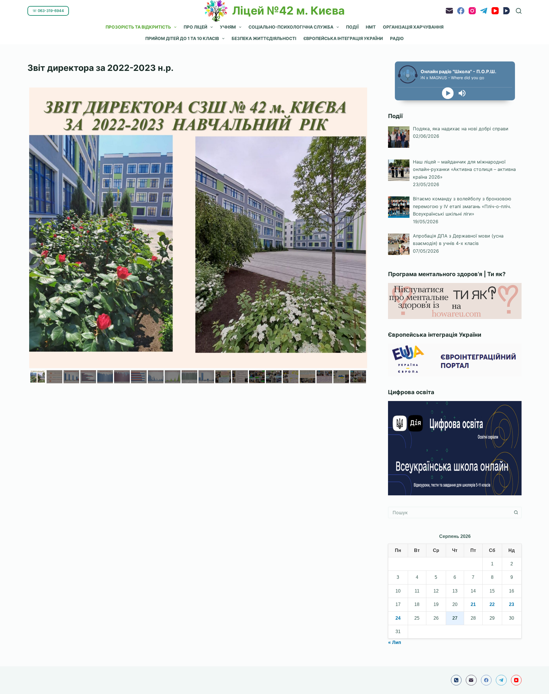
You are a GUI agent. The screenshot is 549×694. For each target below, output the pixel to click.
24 (398, 617)
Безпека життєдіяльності (264, 38)
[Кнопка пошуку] (515, 512)
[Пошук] (519, 11)
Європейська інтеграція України (343, 38)
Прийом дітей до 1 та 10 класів (182, 38)
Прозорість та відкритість (138, 27)
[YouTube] (495, 10)
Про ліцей (195, 27)
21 (473, 604)
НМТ (371, 27)
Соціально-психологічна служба (290, 27)
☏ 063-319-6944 (48, 10)
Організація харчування (413, 27)
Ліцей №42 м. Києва (288, 10)
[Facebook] (460, 10)
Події (352, 27)
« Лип (394, 642)
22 (492, 604)
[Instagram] (472, 10)
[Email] (449, 10)
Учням (228, 27)
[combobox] (449, 512)
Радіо (397, 38)
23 (511, 604)
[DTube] (506, 10)
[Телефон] (456, 680)
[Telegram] (483, 10)
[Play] (447, 93)
